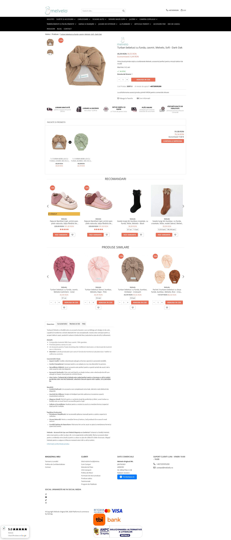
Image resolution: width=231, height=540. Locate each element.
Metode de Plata (87, 467)
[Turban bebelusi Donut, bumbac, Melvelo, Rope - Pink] (98, 269)
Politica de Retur (87, 473)
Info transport (86, 470)
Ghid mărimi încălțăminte (90, 461)
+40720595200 (163, 464)
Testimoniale (85, 481)
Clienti (84, 456)
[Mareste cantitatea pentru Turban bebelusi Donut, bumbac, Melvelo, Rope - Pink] (93, 302)
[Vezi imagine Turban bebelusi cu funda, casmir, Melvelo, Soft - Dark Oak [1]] (50, 53)
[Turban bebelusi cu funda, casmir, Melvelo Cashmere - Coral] (64, 269)
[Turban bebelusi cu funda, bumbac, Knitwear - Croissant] (133, 269)
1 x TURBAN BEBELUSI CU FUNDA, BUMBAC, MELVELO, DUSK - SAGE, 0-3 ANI (81, 160)
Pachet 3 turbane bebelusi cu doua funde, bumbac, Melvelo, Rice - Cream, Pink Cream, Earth (167, 290)
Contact (48, 467)
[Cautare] (123, 11)
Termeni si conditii (51, 461)
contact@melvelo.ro (164, 467)
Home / (48, 34)
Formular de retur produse (90, 476)
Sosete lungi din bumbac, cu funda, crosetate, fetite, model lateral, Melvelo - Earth (167, 222)
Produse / (56, 34)
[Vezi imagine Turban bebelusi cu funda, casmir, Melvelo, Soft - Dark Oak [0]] (50, 42)
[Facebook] (46, 494)
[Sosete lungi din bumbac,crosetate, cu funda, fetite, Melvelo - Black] (133, 201)
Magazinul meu (52, 456)
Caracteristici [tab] (62, 324)
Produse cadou (86, 478)
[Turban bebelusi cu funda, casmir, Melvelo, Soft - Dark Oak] (85, 65)
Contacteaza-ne (128, 477)
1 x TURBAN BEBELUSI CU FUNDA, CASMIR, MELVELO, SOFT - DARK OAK (59, 160)
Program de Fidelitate (89, 484)
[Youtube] (46, 497)
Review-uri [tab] (75, 324)
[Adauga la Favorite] (72, 235)
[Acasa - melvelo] (57, 11)
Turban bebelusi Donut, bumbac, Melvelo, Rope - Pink (98, 290)
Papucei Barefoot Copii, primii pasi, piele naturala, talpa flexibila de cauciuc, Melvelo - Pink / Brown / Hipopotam (98, 222)
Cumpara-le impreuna (172, 141)
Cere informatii (144, 98)
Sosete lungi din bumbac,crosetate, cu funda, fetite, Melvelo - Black (132, 222)
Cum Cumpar (86, 464)
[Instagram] (46, 503)
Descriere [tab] (50, 324)
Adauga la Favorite (126, 98)
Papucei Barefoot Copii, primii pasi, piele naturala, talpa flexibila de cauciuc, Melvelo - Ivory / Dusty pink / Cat (64, 222)
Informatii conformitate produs (58, 444)
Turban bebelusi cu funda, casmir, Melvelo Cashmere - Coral (64, 290)
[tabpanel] (85, 65)
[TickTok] (46, 500)
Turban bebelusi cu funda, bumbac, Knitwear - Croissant (132, 290)
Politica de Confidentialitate (55, 464)
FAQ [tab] (83, 324)
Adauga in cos (143, 79)
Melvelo (64, 219)
